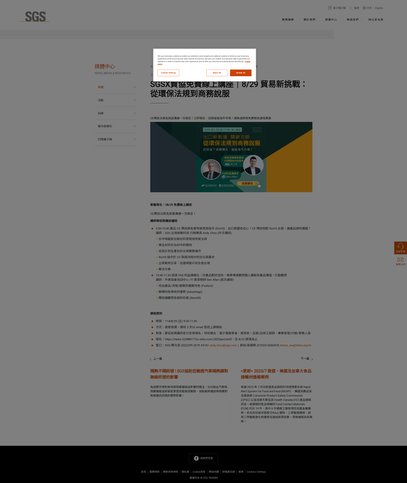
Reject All (217, 73)
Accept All (240, 73)
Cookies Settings (168, 73)
